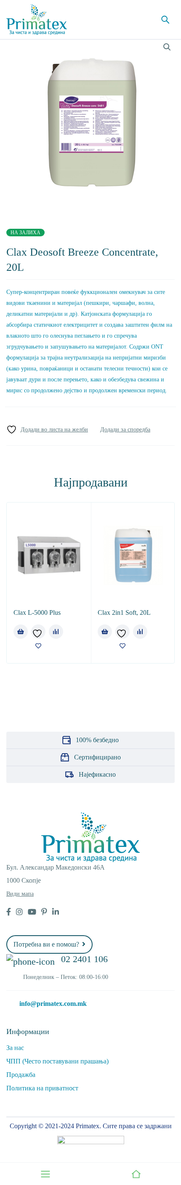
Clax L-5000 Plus (37, 612)
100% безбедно (97, 739)
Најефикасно (97, 774)
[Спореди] (125, 430)
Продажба (20, 1074)
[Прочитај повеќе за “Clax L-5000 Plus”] (20, 631)
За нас (15, 1047)
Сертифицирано (97, 757)
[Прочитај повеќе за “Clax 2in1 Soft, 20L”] (105, 631)
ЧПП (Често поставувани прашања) (57, 1061)
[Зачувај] (47, 429)
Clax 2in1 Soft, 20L (124, 612)
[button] (167, 47)
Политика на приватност (42, 1088)
